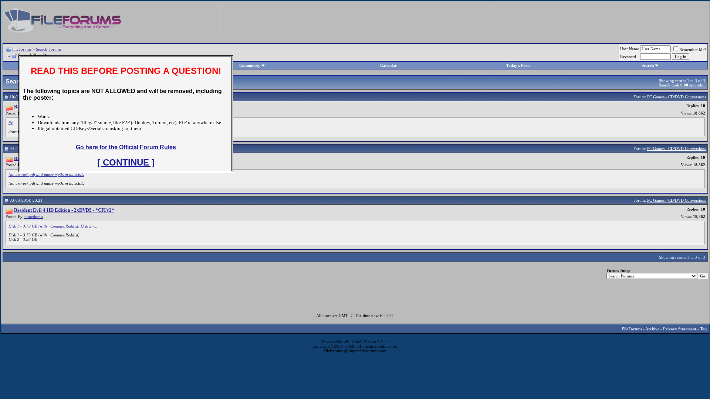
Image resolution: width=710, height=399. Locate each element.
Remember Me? (692, 49)
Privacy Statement (679, 329)
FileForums (21, 49)
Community (249, 65)
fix (11, 122)
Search (648, 65)
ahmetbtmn (33, 216)
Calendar (388, 65)
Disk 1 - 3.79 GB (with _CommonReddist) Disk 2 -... (53, 226)
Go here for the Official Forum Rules (126, 147)
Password (628, 56)
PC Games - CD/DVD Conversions (676, 97)
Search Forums (48, 49)
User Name (629, 49)
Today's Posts (518, 65)
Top (703, 329)
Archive (652, 329)
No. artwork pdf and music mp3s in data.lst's (46, 174)
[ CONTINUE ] (126, 162)
